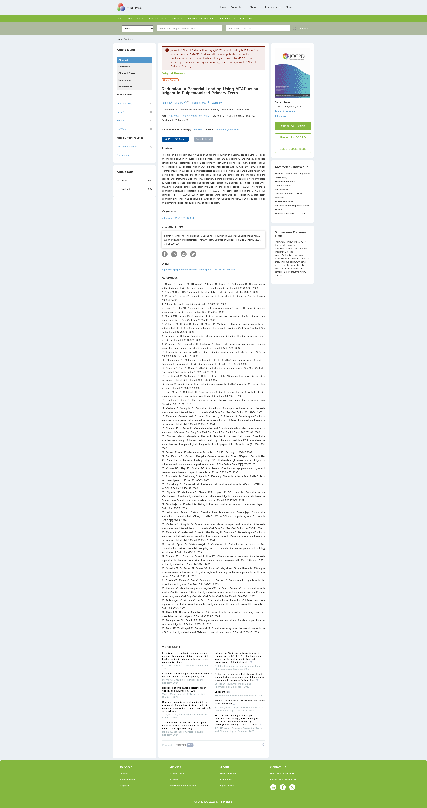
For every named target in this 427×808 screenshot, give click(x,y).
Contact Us (246, 18)
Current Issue (177, 773)
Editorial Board (228, 773)
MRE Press (134, 7)
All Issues (280, 116)
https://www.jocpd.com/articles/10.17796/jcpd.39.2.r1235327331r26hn (198, 269)
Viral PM (197, 129)
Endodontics (221, 691)
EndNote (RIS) (124, 103)
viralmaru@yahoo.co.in (227, 129)
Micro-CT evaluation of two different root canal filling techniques (240, 702)
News (289, 7)
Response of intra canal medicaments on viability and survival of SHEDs (184, 689)
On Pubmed (123, 155)
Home (222, 7)
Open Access (227, 785)
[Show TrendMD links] (263, 744)
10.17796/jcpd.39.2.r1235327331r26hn (188, 116)
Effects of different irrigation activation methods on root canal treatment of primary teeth (187, 675)
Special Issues (156, 18)
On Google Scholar (127, 146)
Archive (174, 779)
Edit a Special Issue (293, 148)
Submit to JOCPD (293, 126)
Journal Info (133, 18)
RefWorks (122, 129)
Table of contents (285, 111)
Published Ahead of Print (201, 18)
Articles (176, 18)
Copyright (125, 785)
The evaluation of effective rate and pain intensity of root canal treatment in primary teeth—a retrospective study (185, 725)
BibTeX (120, 112)
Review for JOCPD (293, 137)
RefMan (121, 120)
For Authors (225, 18)
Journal (124, 773)
